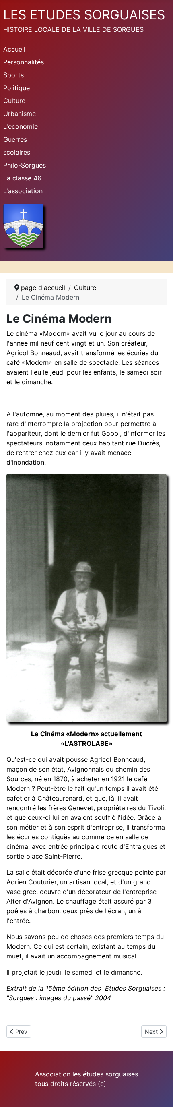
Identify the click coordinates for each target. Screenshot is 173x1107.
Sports (13, 75)
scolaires (16, 152)
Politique (16, 88)
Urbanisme (19, 114)
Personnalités (23, 62)
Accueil (14, 49)
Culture (14, 101)
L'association (23, 191)
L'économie (20, 126)
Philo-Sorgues (24, 165)
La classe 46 (22, 178)
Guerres (15, 139)
